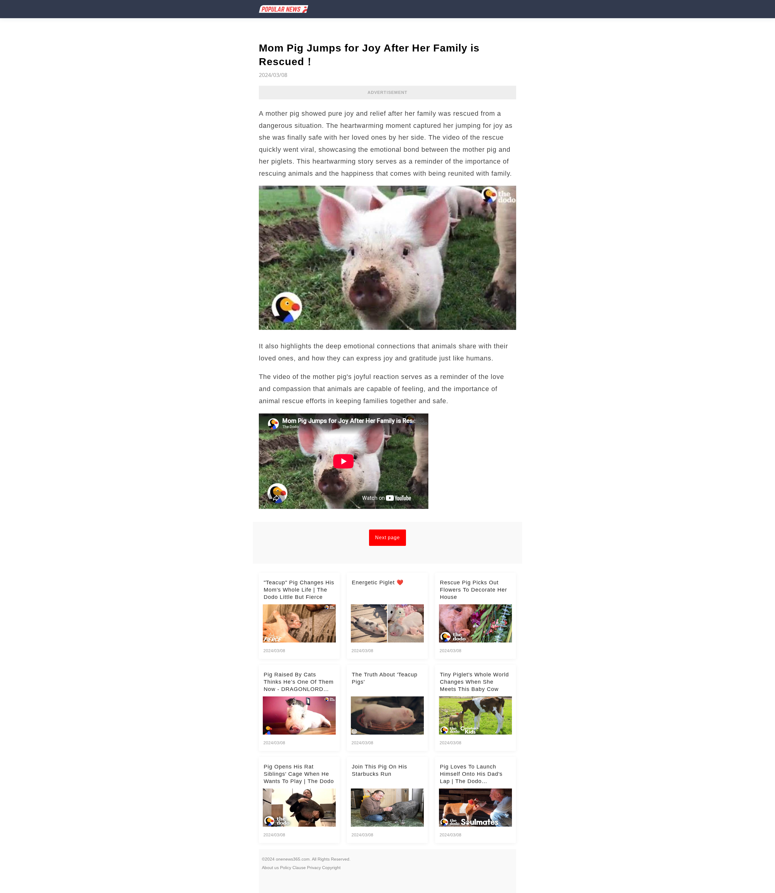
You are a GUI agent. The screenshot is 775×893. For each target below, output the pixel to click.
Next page (387, 537)
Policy (285, 867)
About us (270, 867)
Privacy (314, 867)
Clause (299, 867)
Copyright (331, 867)
